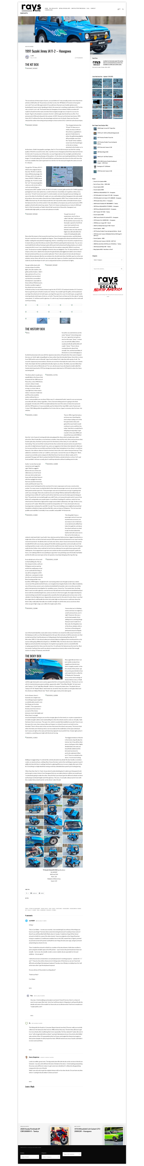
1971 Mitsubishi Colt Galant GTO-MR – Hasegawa (106, 195)
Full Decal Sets (53, 8)
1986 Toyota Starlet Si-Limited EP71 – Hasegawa (106, 217)
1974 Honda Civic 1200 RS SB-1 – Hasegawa (104, 220)
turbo (54, 910)
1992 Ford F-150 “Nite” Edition (105, 156)
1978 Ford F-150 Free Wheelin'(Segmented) (108, 133)
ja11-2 (30, 910)
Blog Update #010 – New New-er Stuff (103, 249)
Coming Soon (48, 10)
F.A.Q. (88, 8)
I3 (26, 910)
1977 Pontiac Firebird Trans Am (105, 137)
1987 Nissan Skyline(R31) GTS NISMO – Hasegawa (106, 206)
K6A (39, 910)
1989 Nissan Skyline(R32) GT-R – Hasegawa (104, 192)
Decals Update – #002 (99, 228)
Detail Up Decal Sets (64, 8)
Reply (30, 988)
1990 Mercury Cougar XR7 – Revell (102, 223)
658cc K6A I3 (45, 908)
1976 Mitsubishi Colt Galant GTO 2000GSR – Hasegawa (107, 198)
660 (50, 908)
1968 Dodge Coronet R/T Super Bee (106, 128)
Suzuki (49, 910)
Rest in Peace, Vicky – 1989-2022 (102, 184)
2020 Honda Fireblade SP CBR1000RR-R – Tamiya (106, 203)
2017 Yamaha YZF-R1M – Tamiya (102, 212)
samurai (43, 910)
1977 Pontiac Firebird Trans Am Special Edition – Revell (107, 231)
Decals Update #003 (99, 214)
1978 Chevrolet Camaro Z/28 (104, 171)
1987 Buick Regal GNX (102, 152)
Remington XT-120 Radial (103, 166)
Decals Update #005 (99, 187)
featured (59, 908)
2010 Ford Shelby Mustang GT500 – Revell (104, 225)
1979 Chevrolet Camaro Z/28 (104, 147)
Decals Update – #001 (99, 238)
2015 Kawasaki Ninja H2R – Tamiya (102, 246)
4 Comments (79, 58)
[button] (30, 307)
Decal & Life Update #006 (100, 181)
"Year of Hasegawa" (34, 908)
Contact (93, 8)
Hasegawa (66, 908)
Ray (33, 55)
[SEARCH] (122, 9)
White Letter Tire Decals (78, 8)
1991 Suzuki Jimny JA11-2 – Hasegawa (103, 200)
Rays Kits (24, 13)
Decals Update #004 (99, 189)
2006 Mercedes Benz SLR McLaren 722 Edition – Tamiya (107, 244)
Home (46, 8)
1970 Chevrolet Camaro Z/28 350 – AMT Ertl (105, 241)
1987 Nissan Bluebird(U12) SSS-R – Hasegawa (105, 209)
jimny (34, 910)
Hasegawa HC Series (75, 908)
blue (54, 908)
